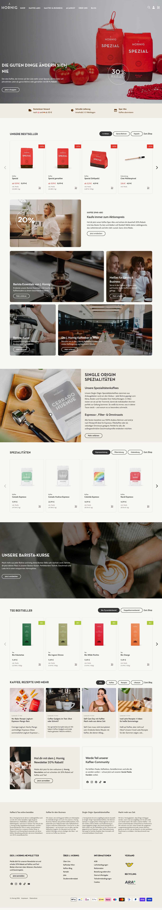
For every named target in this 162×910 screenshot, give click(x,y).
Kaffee (111, 682)
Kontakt (66, 872)
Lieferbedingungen (101, 865)
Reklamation (98, 868)
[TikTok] (100, 781)
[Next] (158, 483)
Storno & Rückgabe (101, 875)
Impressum (24, 898)
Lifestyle (137, 682)
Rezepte (124, 682)
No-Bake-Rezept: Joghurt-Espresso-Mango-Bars (22, 720)
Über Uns (66, 861)
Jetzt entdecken (11, 576)
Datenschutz (33, 898)
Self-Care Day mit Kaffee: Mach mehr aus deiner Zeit (94, 720)
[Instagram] (91, 781)
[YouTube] (104, 781)
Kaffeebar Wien (69, 865)
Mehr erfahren (93, 435)
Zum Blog (148, 682)
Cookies (97, 882)
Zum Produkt (19, 506)
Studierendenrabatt (70, 879)
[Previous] (153, 483)
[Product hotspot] (50, 414)
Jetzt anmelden (18, 876)
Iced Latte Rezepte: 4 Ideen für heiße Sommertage (131, 720)
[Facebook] (87, 781)
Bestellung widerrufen (102, 872)
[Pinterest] (95, 781)
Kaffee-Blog (67, 868)
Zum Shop (148, 452)
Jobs (64, 875)
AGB (95, 861)
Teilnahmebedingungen (102, 879)
